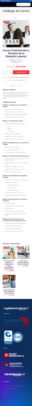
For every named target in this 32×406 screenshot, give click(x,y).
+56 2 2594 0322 (6, 391)
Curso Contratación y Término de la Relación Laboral (18, 77)
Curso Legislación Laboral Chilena (18, 80)
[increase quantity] (10, 72)
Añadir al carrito (21, 72)
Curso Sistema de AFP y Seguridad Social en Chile (9, 291)
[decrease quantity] (4, 72)
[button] (26, 22)
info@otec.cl (6, 393)
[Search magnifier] (29, 4)
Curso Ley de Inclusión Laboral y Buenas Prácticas (23, 262)
